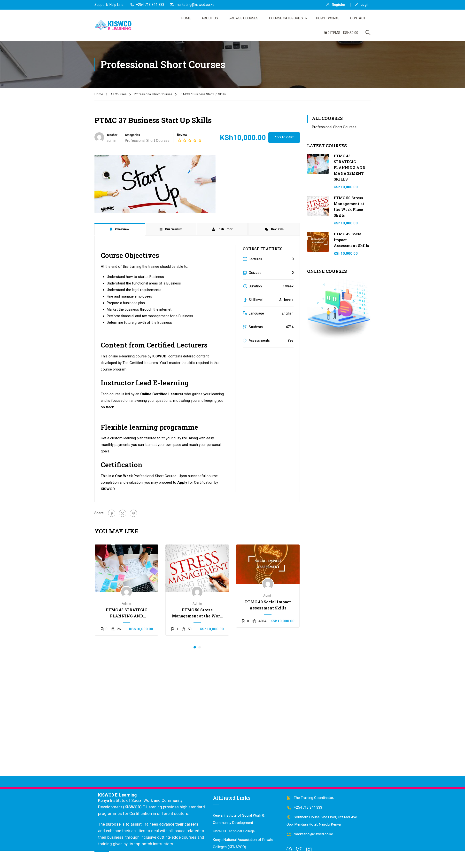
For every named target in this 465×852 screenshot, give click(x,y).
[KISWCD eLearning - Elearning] (113, 25)
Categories (132, 135)
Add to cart (284, 137)
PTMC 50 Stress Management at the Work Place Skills (197, 613)
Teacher (112, 135)
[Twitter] (122, 513)
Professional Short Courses (153, 94)
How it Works (328, 18)
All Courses (118, 94)
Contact (358, 18)
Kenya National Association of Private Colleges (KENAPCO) (243, 843)
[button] (195, 647)
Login (365, 5)
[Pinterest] (133, 513)
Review (182, 134)
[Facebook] (111, 513)
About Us (210, 18)
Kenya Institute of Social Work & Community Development (238, 819)
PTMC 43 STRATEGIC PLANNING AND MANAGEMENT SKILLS (126, 613)
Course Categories (286, 18)
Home (186, 18)
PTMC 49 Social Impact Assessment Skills (268, 604)
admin (126, 603)
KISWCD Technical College (234, 831)
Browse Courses (243, 18)
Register (338, 5)
